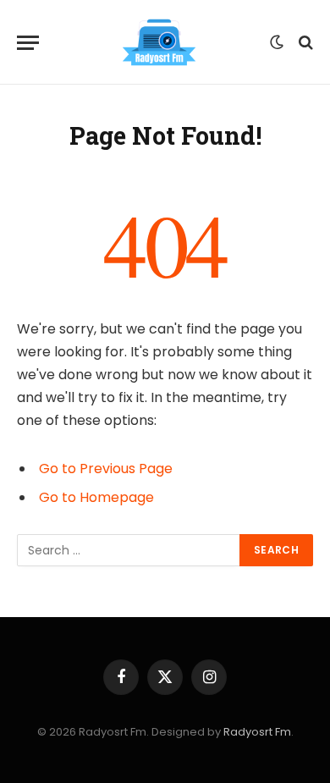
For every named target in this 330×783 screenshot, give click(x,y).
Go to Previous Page (106, 468)
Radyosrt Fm (257, 732)
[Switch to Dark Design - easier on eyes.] (277, 42)
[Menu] (28, 43)
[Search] (304, 43)
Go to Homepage (96, 497)
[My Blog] (158, 42)
